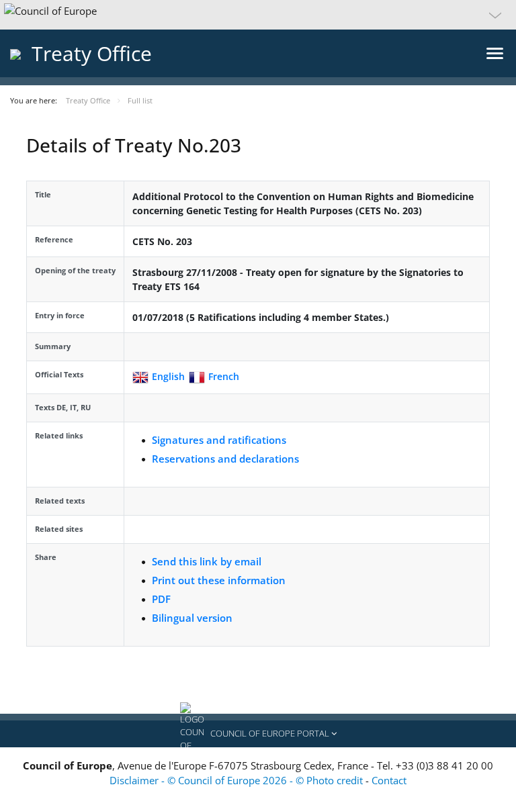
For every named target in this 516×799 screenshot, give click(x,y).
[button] (258, 15)
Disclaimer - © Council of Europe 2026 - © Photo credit (238, 780)
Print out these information (219, 580)
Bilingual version (192, 617)
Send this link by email (206, 561)
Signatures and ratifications (219, 439)
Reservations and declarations (225, 458)
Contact (389, 780)
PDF (161, 599)
